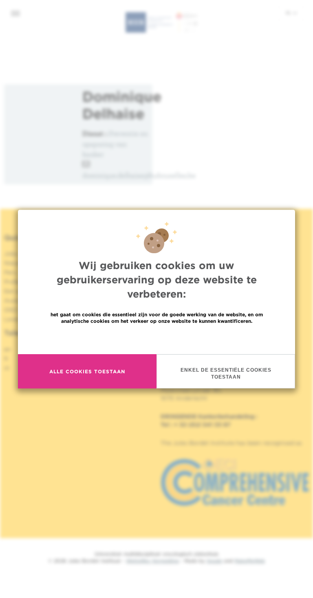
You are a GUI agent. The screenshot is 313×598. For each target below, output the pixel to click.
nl (289, 12)
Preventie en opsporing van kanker (115, 143)
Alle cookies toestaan (87, 371)
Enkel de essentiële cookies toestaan (226, 373)
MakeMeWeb (249, 561)
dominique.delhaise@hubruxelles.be (139, 175)
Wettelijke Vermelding (152, 561)
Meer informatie (157, 338)
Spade (214, 561)
